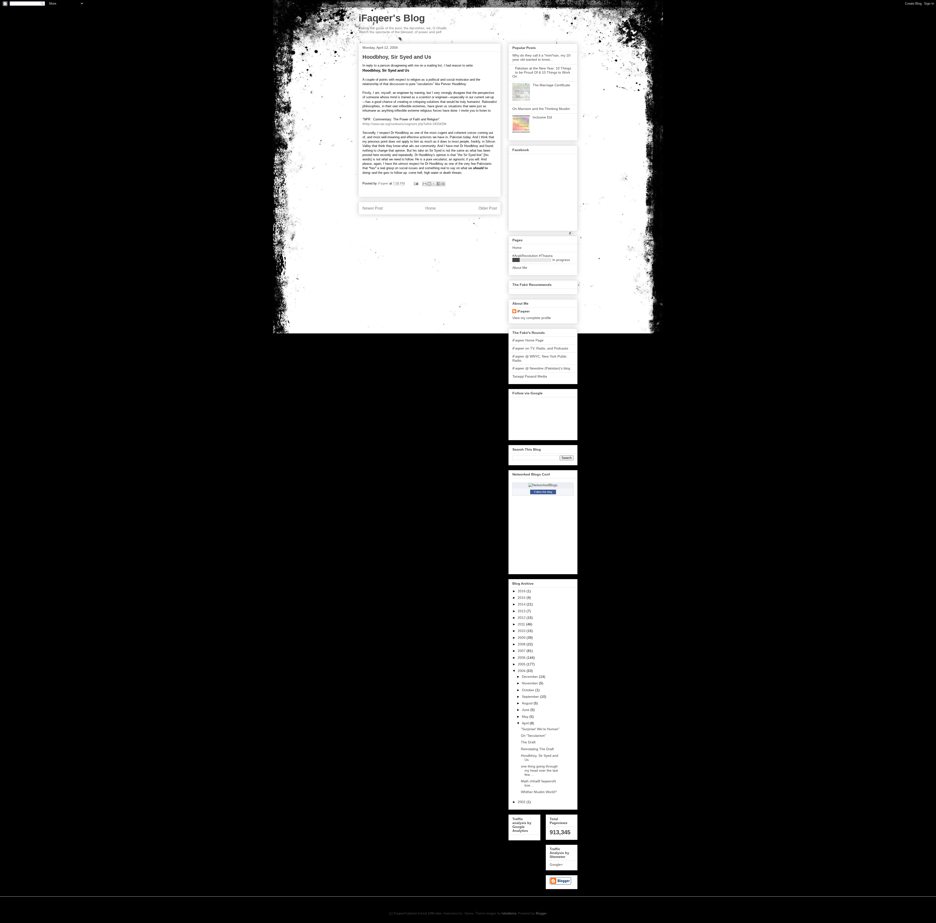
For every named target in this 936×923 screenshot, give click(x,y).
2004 (522, 671)
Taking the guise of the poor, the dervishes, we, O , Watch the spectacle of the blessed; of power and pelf (403, 30)
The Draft (528, 742)
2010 (522, 631)
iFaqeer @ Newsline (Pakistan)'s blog (541, 368)
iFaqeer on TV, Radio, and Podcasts (540, 348)
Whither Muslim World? (539, 792)
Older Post (487, 208)
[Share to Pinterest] (443, 183)
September (531, 697)
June (526, 710)
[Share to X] (433, 183)
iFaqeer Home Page (528, 340)
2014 (522, 604)
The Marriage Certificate (551, 85)
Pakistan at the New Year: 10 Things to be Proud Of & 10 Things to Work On (541, 72)
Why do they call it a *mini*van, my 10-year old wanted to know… (541, 57)
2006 (522, 658)
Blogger (541, 913)
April (526, 723)
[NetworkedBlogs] (542, 485)
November (530, 683)
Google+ (556, 864)
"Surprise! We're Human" (540, 729)
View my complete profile (531, 318)
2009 (522, 638)
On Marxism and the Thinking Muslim (541, 109)
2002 (522, 802)
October (528, 690)
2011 (522, 624)
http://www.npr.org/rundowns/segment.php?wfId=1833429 (404, 124)
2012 (522, 618)
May (525, 717)
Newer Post (372, 208)
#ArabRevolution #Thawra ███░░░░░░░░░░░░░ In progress (541, 258)
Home (430, 208)
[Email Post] (415, 183)
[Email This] (424, 183)
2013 (522, 611)
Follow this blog (543, 491)
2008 (522, 644)
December (530, 677)
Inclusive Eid (542, 117)
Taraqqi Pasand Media (529, 376)
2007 (522, 651)
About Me (519, 268)
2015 (522, 598)
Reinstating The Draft (537, 749)
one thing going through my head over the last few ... (539, 770)
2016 (522, 591)
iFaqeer (523, 311)
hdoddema (509, 913)
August (528, 703)
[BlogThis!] (429, 183)
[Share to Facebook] (438, 183)
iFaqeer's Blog (392, 18)
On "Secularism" (533, 736)
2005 (522, 664)
